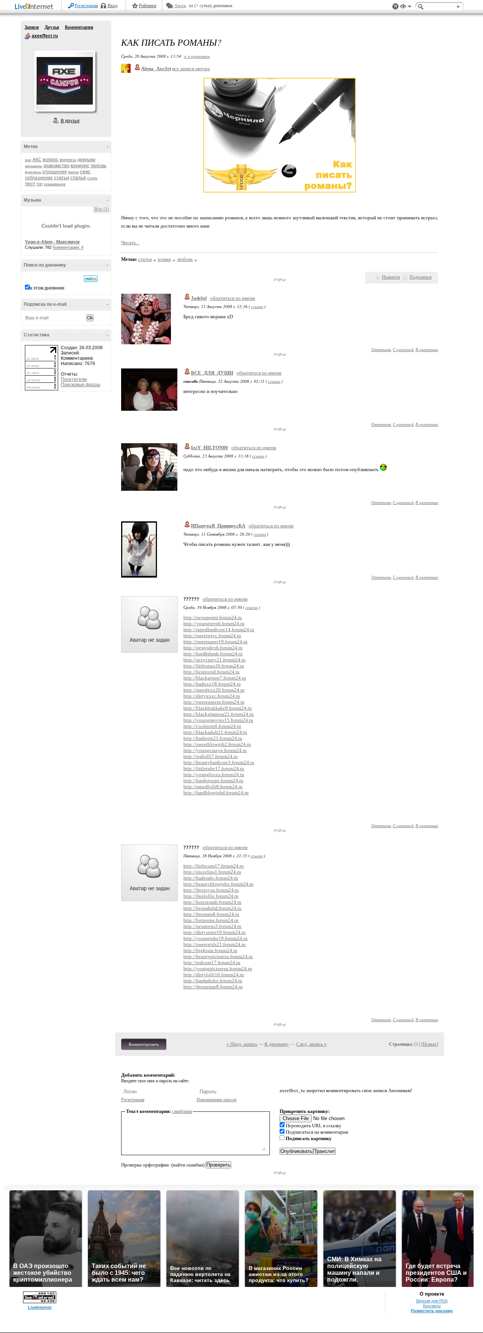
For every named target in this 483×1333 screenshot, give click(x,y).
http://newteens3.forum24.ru (212, 926)
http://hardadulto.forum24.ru (212, 980)
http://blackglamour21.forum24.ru (218, 714)
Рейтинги (147, 5)
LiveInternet (35, 7)
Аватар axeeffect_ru (64, 80)
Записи (32, 27)
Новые (430, 1044)
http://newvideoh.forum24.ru (213, 647)
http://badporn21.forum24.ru (212, 738)
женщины (33, 166)
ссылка (257, 306)
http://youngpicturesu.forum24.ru (217, 968)
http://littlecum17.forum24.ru (213, 866)
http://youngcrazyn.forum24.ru (215, 750)
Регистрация (86, 5)
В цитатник (426, 349)
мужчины (33, 172)
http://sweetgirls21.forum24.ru (214, 944)
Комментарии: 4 (68, 247)
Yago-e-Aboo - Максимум (52, 242)
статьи (61, 177)
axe (28, 160)
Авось (180, 5)
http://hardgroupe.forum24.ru (213, 780)
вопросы (68, 159)
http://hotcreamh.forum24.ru (212, 902)
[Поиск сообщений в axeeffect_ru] (91, 278)
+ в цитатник (197, 56)
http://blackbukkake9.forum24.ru (217, 708)
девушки (86, 159)
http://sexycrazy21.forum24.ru (214, 660)
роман (164, 259)
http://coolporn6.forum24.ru (212, 726)
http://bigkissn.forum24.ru (210, 950)
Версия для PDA (432, 1301)
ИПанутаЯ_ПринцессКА (218, 526)
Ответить (381, 349)
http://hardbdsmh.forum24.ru (213, 653)
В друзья (70, 120)
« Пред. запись (241, 1044)
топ (39, 184)
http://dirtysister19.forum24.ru (214, 932)
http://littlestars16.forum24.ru (213, 666)
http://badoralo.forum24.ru (210, 878)
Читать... (130, 242)
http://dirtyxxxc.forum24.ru (211, 696)
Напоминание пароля (217, 1099)
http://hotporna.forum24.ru (210, 920)
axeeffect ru (28, 36)
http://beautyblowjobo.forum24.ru (218, 884)
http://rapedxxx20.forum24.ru (214, 690)
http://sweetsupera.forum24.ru (214, 702)
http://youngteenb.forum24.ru (214, 623)
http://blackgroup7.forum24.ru (214, 678)
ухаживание (55, 184)
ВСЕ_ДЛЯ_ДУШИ (212, 373)
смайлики (182, 1111)
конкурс (80, 165)
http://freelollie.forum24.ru (210, 896)
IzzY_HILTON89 (209, 447)
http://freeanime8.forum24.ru (213, 986)
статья (78, 177)
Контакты (432, 1306)
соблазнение (39, 177)
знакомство (56, 165)
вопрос (50, 159)
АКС (37, 159)
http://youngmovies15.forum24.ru (218, 720)
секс (85, 171)
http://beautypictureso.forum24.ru (218, 956)
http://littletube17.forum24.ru (213, 768)
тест (30, 183)
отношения (54, 171)
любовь (98, 165)
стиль (92, 178)
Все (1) (101, 209)
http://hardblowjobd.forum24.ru (216, 792)
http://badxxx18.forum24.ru (212, 684)
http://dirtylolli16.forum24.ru (213, 974)
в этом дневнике (47, 288)
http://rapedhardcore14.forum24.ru (218, 629)
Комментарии (79, 27)
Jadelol (199, 298)
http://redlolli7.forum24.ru (210, 756)
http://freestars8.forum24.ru (211, 914)
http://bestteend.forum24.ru (211, 672)
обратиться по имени (232, 298)
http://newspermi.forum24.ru (212, 617)
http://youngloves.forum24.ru (213, 774)
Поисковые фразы (80, 384)
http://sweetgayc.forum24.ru (212, 635)
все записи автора (191, 68)
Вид (405, 8)
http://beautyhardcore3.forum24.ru (218, 762)
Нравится (391, 277)
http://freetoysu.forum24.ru (211, 890)
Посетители (74, 379)
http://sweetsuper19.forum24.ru (215, 641)
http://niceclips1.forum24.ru (212, 872)
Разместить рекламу (432, 1310)
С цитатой (403, 349)
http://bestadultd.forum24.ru (212, 908)
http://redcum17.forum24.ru (211, 962)
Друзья (52, 27)
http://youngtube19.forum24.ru (215, 938)
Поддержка (395, 6)
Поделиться (420, 277)
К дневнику (277, 1044)
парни (73, 172)
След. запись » (311, 1044)
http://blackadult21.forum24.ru (215, 732)
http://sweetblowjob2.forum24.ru (217, 744)
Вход (112, 5)
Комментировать (144, 1044)
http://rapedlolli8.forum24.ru (213, 786)
